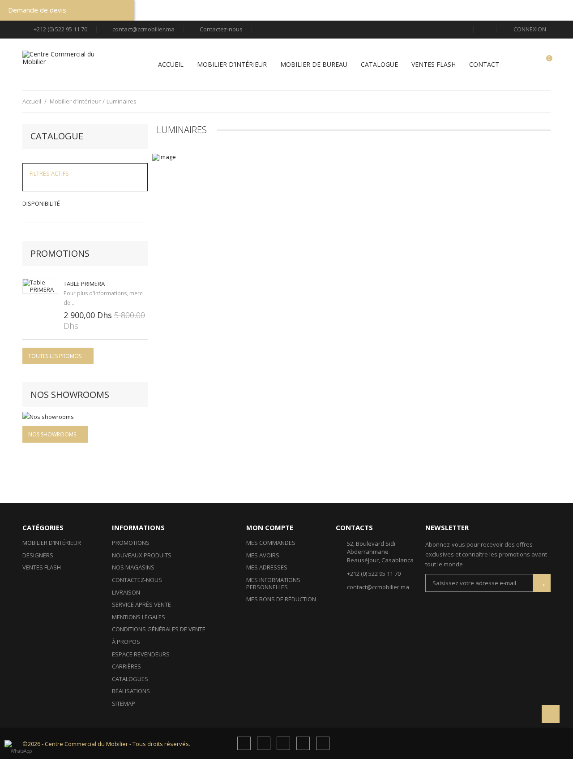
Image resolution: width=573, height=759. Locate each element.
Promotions (60, 253)
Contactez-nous (221, 29)
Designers (37, 555)
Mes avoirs (262, 555)
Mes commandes (270, 543)
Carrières (126, 666)
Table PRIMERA (84, 284)
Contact (484, 65)
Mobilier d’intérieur (232, 65)
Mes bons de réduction (281, 599)
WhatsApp (21, 751)
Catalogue (379, 65)
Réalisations (131, 691)
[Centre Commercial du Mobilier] (62, 64)
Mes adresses (266, 567)
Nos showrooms (69, 394)
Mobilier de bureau (313, 65)
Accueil (171, 65)
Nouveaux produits (141, 555)
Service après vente (141, 604)
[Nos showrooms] (85, 417)
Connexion (529, 29)
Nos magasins (133, 567)
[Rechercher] (485, 29)
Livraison (126, 592)
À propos (126, 642)
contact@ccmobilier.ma (143, 29)
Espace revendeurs (141, 654)
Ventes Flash (433, 65)
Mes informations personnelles (273, 583)
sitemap (123, 703)
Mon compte (269, 527)
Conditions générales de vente (158, 629)
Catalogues (130, 679)
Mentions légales (138, 617)
